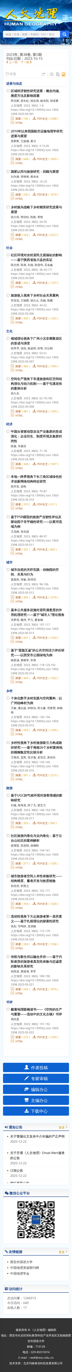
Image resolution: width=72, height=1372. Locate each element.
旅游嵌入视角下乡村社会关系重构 (35, 295)
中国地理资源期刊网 (24, 1267)
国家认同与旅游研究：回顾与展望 (35, 171)
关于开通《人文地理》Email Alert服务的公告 (37, 1152)
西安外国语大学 (21, 1262)
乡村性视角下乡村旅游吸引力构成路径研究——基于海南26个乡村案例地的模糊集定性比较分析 (36, 747)
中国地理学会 (19, 1273)
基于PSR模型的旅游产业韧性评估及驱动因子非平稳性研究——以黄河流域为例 (36, 522)
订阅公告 (16, 1168)
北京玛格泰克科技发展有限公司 (43, 1363)
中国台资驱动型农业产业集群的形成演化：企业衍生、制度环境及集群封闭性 (36, 436)
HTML (19, 123)
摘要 (18, 118)
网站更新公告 (19, 1180)
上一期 (12, 62)
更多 (62, 1127)
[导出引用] (43, 74)
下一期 (25, 62)
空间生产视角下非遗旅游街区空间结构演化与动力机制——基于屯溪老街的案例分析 (36, 383)
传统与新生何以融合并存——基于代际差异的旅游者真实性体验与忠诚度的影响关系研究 (36, 961)
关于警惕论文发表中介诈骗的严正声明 (37, 1133)
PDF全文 (42, 118)
